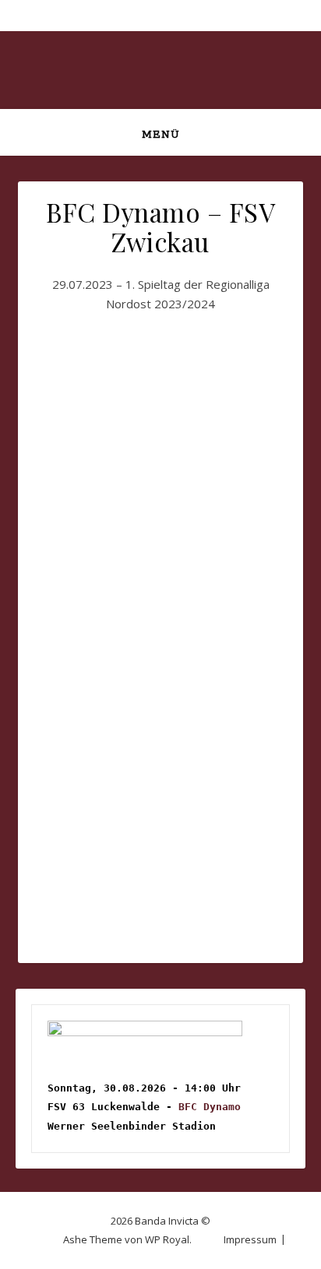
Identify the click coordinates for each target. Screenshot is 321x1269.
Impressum (250, 1239)
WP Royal (167, 1239)
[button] (96, 385)
